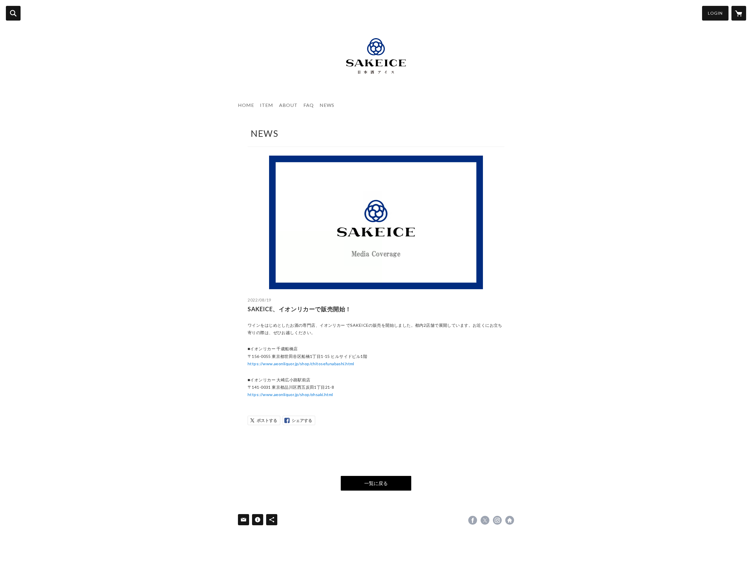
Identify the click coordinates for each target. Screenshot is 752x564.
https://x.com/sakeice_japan (485, 520)
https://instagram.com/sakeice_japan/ (497, 520)
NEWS (327, 105)
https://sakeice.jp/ (509, 520)
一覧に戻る (376, 483)
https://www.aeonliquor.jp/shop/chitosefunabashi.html (301, 363)
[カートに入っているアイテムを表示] (738, 13)
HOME (246, 105)
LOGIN (715, 13)
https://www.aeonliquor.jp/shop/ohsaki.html (290, 394)
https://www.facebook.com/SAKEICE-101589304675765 (472, 520)
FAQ (308, 105)
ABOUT (288, 105)
